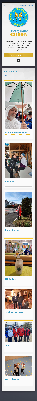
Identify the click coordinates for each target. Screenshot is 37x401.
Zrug (5, 75)
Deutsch (23, 5)
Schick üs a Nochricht (18, 55)
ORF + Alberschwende (16, 133)
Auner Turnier (12, 379)
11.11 (7, 345)
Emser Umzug (12, 230)
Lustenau (9, 181)
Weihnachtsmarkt (14, 312)
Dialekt (30, 5)
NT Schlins (10, 279)
